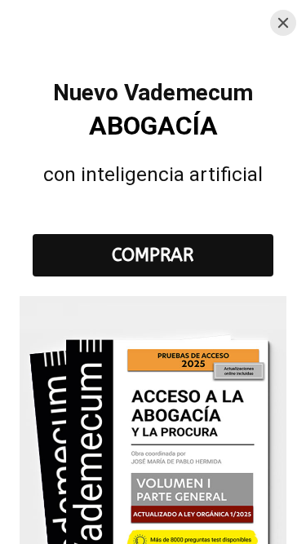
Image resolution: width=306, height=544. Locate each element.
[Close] (283, 23)
